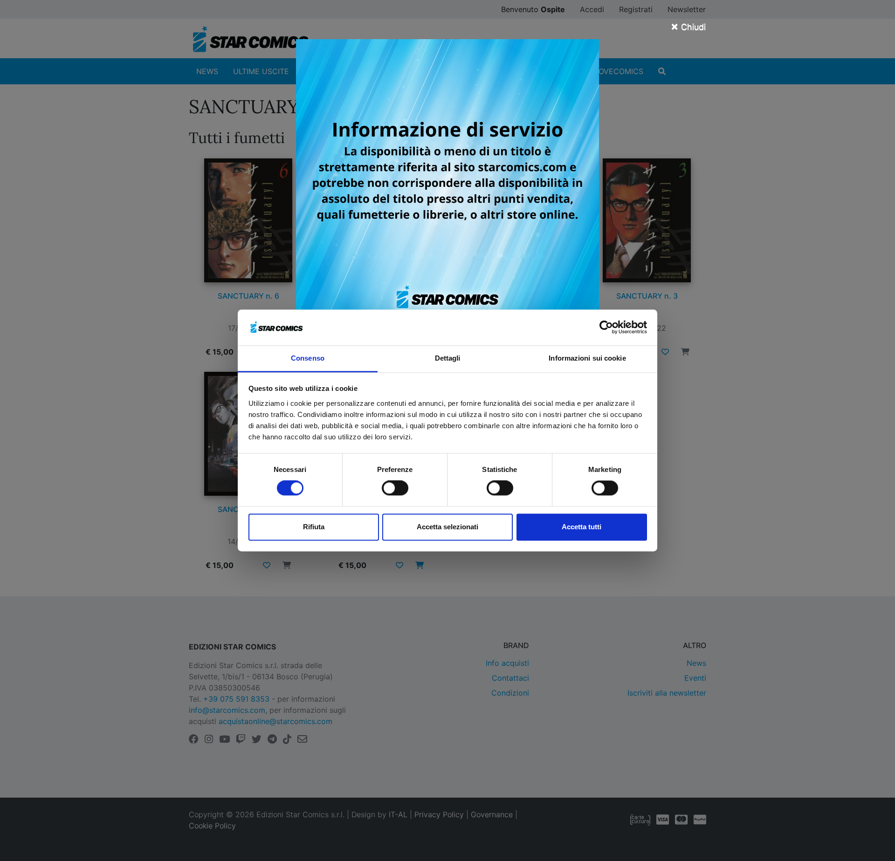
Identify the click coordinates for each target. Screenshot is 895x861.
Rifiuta (313, 527)
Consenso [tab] (307, 358)
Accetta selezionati (447, 527)
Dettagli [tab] (448, 358)
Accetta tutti (581, 527)
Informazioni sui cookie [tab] (587, 358)
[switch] (395, 488)
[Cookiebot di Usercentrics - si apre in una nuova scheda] (606, 328)
